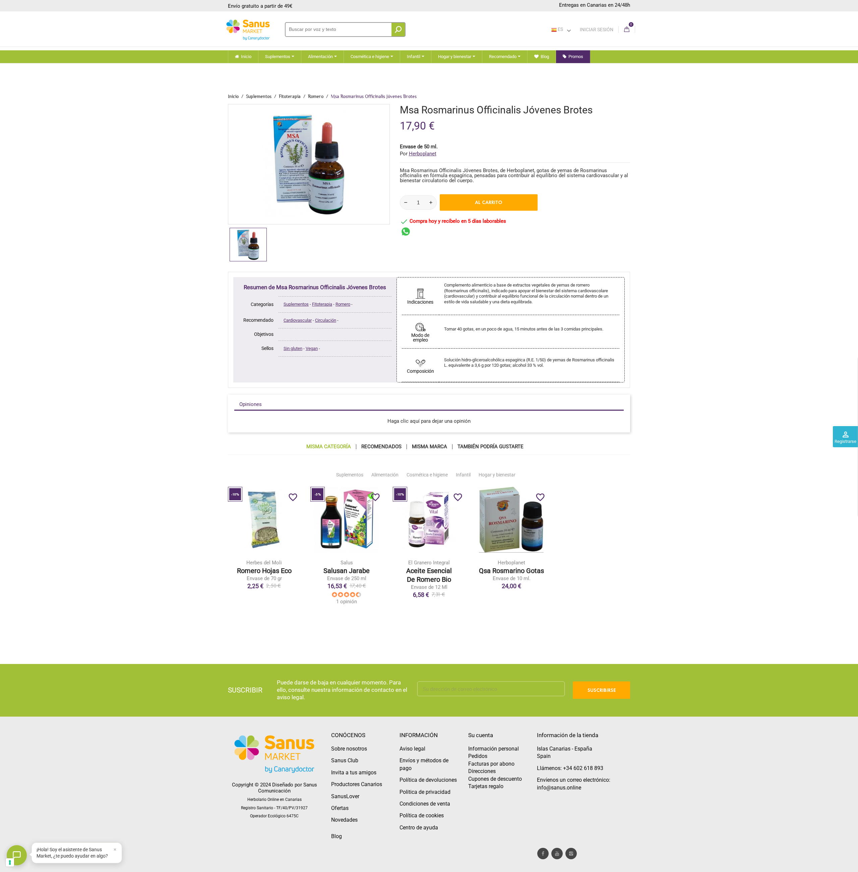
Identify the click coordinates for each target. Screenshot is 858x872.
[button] (77, 852)
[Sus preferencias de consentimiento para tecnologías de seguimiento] (10, 862)
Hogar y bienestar (497, 474)
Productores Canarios (356, 784)
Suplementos (296, 304)
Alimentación (385, 474)
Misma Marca (429, 446)
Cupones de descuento (495, 779)
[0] (627, 29)
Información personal (493, 749)
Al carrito (488, 202)
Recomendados (381, 446)
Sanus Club (344, 760)
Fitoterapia (322, 304)
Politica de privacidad (425, 792)
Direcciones (482, 771)
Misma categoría (328, 446)
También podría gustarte (490, 446)
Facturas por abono (491, 764)
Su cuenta (480, 735)
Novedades (344, 820)
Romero (342, 304)
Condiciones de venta (425, 804)
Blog (336, 836)
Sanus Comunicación (287, 788)
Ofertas (340, 808)
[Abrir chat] (17, 855)
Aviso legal (412, 749)
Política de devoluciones (428, 780)
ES (560, 29)
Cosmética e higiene (427, 474)
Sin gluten (293, 348)
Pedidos (477, 756)
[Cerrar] (115, 849)
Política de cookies (422, 815)
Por (418, 154)
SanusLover (345, 796)
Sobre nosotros (349, 749)
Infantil (463, 474)
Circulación (325, 320)
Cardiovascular (298, 320)
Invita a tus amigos (353, 772)
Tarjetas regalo (485, 786)
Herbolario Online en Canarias (274, 799)
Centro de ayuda (419, 827)
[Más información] (292, 551)
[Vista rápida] (278, 551)
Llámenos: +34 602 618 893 (570, 768)
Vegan (312, 348)
